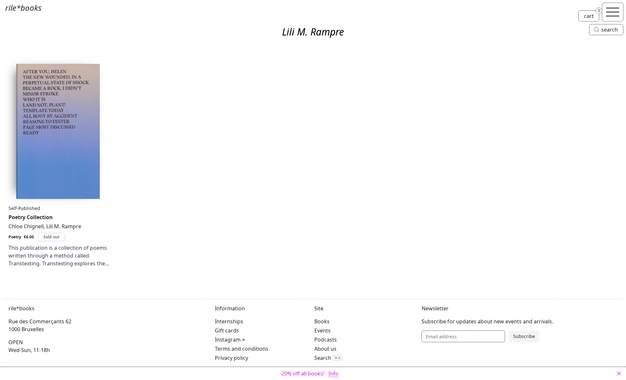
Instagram (228, 339)
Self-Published (24, 208)
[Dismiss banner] (619, 373)
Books (322, 321)
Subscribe (524, 336)
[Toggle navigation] (612, 12)
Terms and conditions (241, 348)
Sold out (51, 237)
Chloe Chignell (26, 226)
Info (333, 373)
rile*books (23, 7)
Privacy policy (231, 357)
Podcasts (325, 339)
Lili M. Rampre (63, 226)
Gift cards (227, 330)
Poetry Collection (30, 217)
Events (322, 330)
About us (325, 348)
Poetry (14, 237)
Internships (229, 321)
